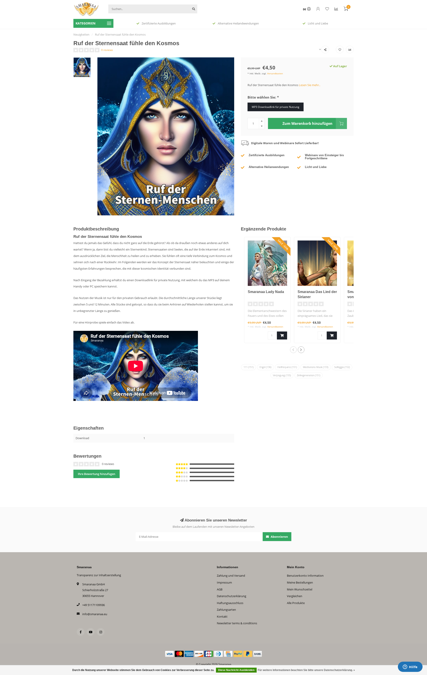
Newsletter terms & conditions (237, 623)
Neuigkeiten (81, 34)
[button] (293, 349)
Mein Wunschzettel (299, 589)
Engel (265, 367)
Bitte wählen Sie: (263, 97)
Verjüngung (282, 375)
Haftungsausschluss (230, 603)
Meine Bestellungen (300, 582)
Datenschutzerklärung (231, 596)
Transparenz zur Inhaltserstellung (99, 575)
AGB (219, 589)
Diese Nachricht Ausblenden (236, 670)
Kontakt (222, 616)
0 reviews (107, 50)
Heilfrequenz (287, 367)
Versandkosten (275, 73)
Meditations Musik (315, 367)
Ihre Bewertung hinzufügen (96, 474)
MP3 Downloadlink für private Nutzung (275, 107)
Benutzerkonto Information (305, 576)
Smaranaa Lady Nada (266, 292)
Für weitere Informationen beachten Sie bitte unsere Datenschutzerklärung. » (306, 670)
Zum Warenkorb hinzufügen (307, 123)
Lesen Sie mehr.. (309, 85)
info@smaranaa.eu (94, 614)
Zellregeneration (308, 375)
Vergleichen (294, 596)
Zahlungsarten (226, 610)
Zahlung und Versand (231, 576)
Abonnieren (279, 537)
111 (249, 367)
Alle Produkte (296, 603)
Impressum (224, 582)
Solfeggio (342, 367)
